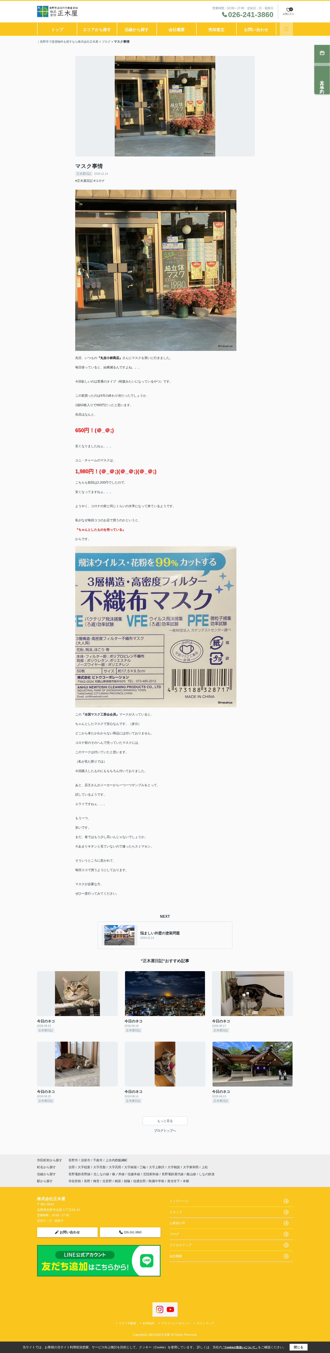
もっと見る (165, 1121)
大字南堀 (131, 1167)
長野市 (73, 1160)
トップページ (178, 1201)
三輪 (143, 1167)
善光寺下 (173, 1181)
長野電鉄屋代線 (173, 1174)
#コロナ (99, 181)
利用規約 (148, 1323)
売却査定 (216, 29)
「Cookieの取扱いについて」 (240, 1347)
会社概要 (177, 29)
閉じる (298, 1347)
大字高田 (115, 1167)
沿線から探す (137, 29)
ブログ (174, 1234)
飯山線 (192, 1174)
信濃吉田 (139, 1181)
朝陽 (127, 1181)
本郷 (186, 1181)
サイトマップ (205, 1323)
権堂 (96, 1181)
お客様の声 (177, 1223)
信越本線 (134, 1174)
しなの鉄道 (207, 1174)
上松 (205, 1167)
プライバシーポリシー (175, 1323)
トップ (57, 29)
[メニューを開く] (286, 29)
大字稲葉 (84, 1167)
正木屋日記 (84, 173)
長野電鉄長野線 (79, 1174)
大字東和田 (191, 1167)
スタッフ (175, 1212)
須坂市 (85, 1160)
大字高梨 (100, 1167)
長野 (87, 1181)
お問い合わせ (256, 29)
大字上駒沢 (157, 1167)
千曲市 (98, 1160)
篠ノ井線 (118, 1174)
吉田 (72, 1167)
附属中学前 (156, 1181)
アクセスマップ (180, 1245)
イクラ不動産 (127, 1323)
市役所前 (74, 1181)
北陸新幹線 (151, 1174)
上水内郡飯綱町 (117, 1160)
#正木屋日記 (84, 181)
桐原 (118, 1181)
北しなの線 (101, 1174)
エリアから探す (97, 29)
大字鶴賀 (174, 1167)
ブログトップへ (165, 1130)
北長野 (107, 1181)
